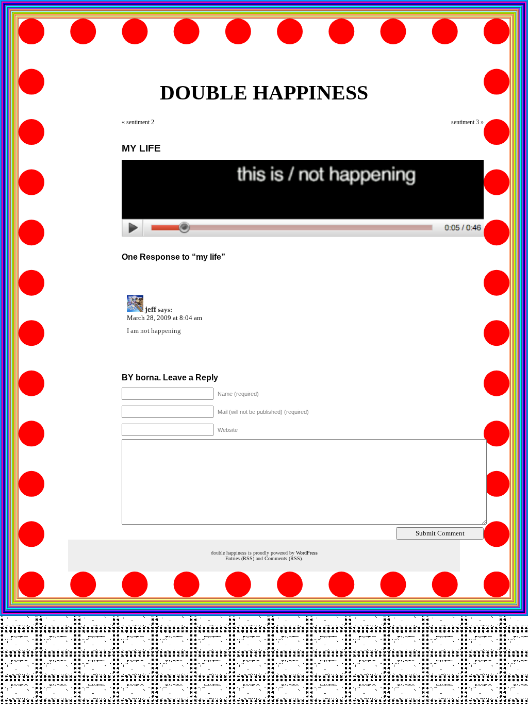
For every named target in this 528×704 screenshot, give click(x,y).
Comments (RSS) (283, 558)
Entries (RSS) (239, 558)
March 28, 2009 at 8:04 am (164, 318)
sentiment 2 (140, 122)
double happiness (264, 92)
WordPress (307, 553)
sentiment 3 (465, 122)
